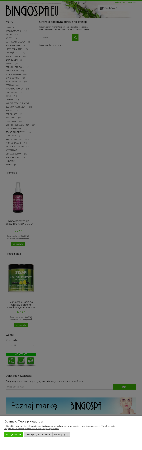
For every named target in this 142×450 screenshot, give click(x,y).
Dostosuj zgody (61, 434)
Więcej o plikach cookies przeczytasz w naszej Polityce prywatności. (31, 428)
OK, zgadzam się (13, 434)
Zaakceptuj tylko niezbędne (38, 434)
